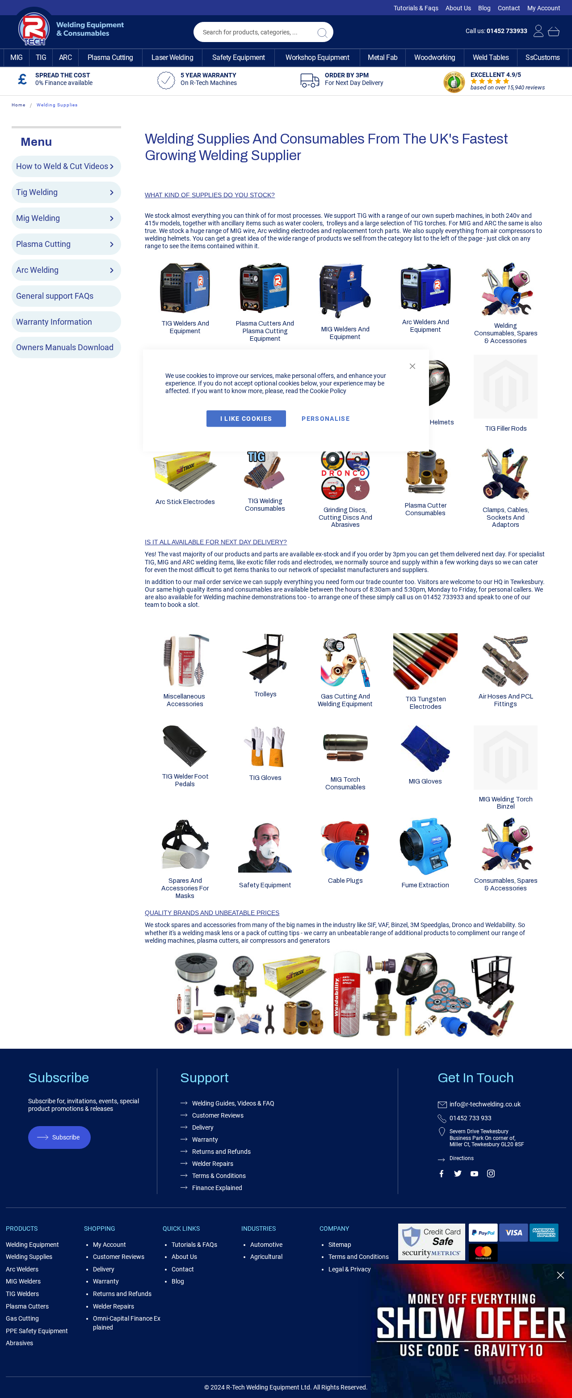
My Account (543, 8)
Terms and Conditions (358, 1256)
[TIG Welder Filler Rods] (506, 416)
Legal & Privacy (349, 1269)
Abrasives (19, 1343)
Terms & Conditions (219, 1175)
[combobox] (263, 32)
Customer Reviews (218, 1115)
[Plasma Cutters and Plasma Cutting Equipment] (265, 311)
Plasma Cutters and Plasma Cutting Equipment (265, 331)
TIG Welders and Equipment (185, 327)
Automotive (266, 1244)
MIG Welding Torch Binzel (506, 803)
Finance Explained (217, 1187)
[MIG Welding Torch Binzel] (506, 787)
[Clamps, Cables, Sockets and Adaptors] (505, 498)
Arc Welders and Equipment (425, 326)
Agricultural (266, 1256)
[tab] (67, 141)
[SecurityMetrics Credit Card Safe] (431, 1259)
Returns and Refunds (221, 1151)
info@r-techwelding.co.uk (485, 1104)
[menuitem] (16, 57)
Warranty (205, 1139)
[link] (471, 1331)
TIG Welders (22, 1293)
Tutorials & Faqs (416, 8)
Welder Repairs (212, 1163)
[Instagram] (491, 1175)
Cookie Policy (328, 390)
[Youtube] (474, 1175)
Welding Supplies (29, 1256)
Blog (484, 8)
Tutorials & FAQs (194, 1244)
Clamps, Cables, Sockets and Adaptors (506, 518)
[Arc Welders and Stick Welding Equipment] (425, 310)
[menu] (286, 57)
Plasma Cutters (27, 1306)
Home (18, 104)
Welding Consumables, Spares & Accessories (506, 333)
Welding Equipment (32, 1244)
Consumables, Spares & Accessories (506, 884)
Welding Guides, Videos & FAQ (233, 1103)
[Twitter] (458, 1175)
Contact (509, 8)
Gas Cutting (22, 1318)
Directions (462, 1158)
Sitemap (339, 1244)
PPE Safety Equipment (37, 1330)
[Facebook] (441, 1175)
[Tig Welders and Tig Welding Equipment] (185, 311)
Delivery (203, 1127)
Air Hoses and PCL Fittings (506, 700)
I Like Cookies (246, 418)
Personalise (326, 418)
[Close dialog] (560, 1275)
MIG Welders (23, 1281)
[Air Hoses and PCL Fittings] (505, 684)
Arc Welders (22, 1269)
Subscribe (66, 1137)
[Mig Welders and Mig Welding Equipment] (345, 317)
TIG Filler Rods (506, 428)
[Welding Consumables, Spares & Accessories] (506, 314)
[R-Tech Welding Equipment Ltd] (68, 29)
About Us (458, 8)
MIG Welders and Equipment (345, 333)
